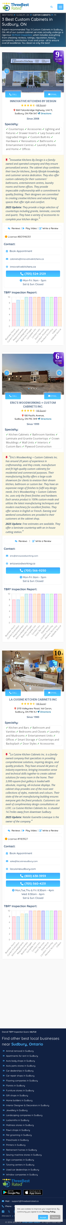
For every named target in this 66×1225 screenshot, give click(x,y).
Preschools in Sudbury (17, 1140)
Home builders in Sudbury (19, 1100)
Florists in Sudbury (15, 1085)
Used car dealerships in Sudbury (22, 1169)
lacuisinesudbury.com (23, 868)
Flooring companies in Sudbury (21, 1080)
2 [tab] (30, 86)
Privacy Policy (49, 1211)
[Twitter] (9, 1212)
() (41, 105)
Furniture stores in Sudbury (19, 1090)
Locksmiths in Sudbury (17, 1120)
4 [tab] (35, 86)
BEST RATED (7, 15)
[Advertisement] (33, 995)
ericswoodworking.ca (22, 563)
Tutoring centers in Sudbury (19, 1164)
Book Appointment (21, 251)
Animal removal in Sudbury (19, 1050)
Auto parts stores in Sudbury (20, 1065)
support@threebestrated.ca (25, 1201)
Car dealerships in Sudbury (19, 1070)
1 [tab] (27, 86)
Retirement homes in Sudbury (21, 1149)
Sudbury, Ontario (27, 1044)
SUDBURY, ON (22, 15)
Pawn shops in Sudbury (17, 1130)
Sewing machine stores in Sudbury (23, 1154)
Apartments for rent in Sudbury (21, 1055)
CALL (14, 94)
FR (55, 15)
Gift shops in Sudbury (16, 1095)
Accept (43, 1217)
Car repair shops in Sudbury (19, 1075)
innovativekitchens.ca (23, 266)
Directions (45, 113)
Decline (55, 1217)
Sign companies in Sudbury (19, 1159)
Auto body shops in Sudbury (20, 1060)
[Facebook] (3, 1212)
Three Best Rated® (31, 1222)
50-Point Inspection (22, 35)
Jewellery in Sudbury (16, 1110)
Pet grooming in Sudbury (18, 1135)
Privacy (6, 1216)
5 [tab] (37, 86)
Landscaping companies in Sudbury (23, 1115)
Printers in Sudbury (15, 1144)
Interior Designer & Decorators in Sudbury (27, 1105)
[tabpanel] (33, 72)
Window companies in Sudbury (21, 1174)
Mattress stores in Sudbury (19, 1125)
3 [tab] (32, 86)
